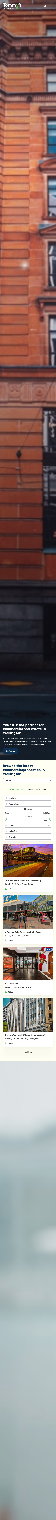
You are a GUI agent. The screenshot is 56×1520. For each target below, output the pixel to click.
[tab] (16, 789)
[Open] (50, 6)
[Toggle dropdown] (49, 798)
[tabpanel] (28, 925)
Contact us (10, 751)
